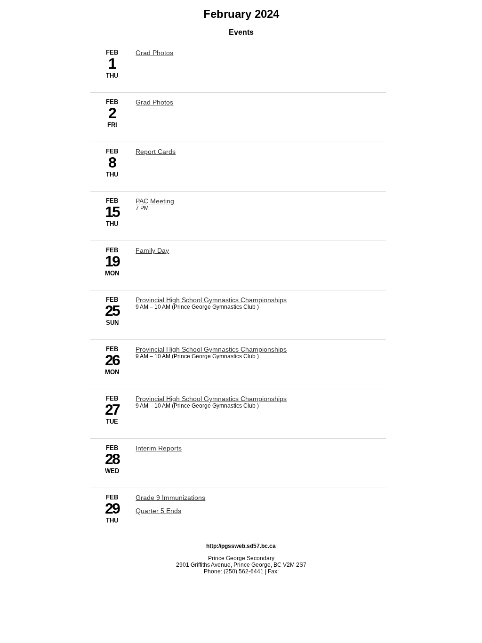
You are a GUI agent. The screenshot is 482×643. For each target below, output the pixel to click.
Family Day (152, 250)
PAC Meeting (155, 201)
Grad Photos (154, 52)
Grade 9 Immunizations (170, 497)
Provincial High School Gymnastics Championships (211, 300)
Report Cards (156, 151)
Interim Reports (159, 448)
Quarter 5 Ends (158, 510)
